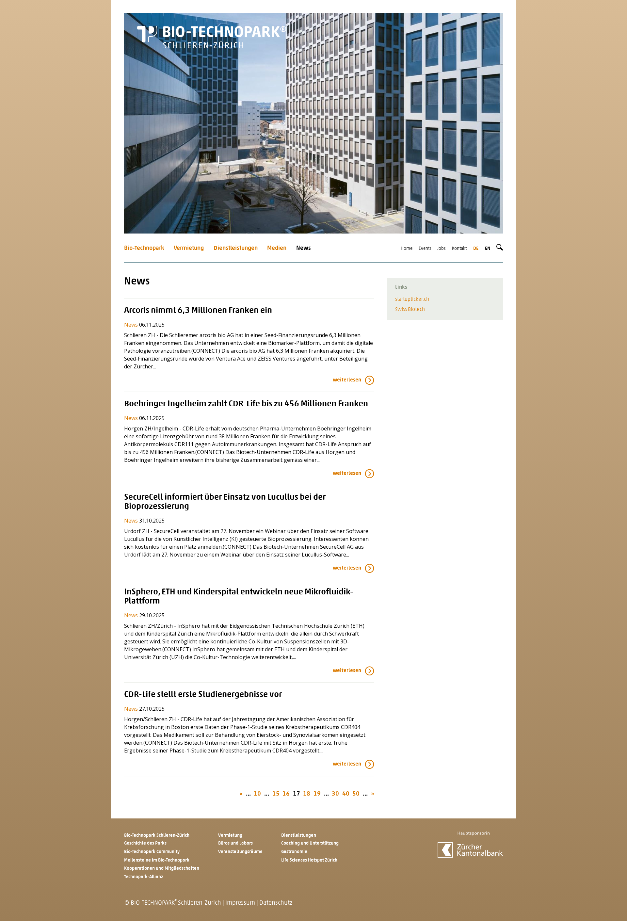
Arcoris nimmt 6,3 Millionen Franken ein (198, 311)
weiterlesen (347, 380)
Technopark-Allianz (143, 877)
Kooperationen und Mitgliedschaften (161, 868)
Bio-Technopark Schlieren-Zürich (156, 835)
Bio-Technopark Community (152, 851)
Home (406, 248)
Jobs (441, 248)
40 (345, 794)
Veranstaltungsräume (240, 851)
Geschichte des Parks (145, 843)
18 (306, 794)
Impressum (240, 903)
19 (317, 794)
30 (335, 794)
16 (286, 794)
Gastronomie (294, 851)
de (475, 248)
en (487, 248)
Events (425, 248)
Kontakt (459, 248)
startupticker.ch (412, 299)
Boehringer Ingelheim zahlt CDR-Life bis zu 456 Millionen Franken (246, 404)
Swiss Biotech (410, 309)
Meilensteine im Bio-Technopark (156, 860)
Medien (276, 248)
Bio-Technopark (144, 248)
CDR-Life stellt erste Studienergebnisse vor (203, 695)
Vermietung (189, 248)
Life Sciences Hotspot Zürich (309, 860)
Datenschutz (275, 903)
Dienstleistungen (236, 248)
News (303, 248)
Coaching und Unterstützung (310, 843)
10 (257, 794)
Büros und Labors (235, 843)
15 (276, 794)
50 (356, 794)
